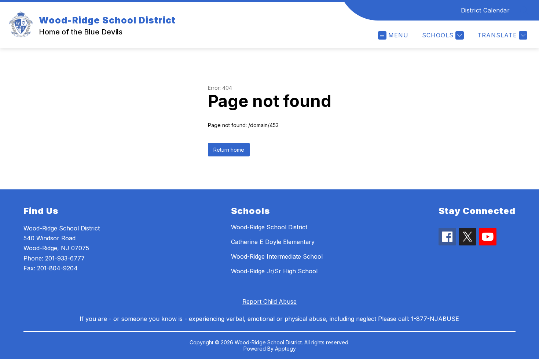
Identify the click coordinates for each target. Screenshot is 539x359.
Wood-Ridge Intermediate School (277, 256)
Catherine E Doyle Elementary (273, 241)
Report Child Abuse (269, 301)
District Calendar (485, 10)
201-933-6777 (65, 258)
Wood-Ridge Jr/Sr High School (274, 271)
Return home (228, 150)
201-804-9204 (57, 268)
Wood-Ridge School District (269, 227)
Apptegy (285, 348)
